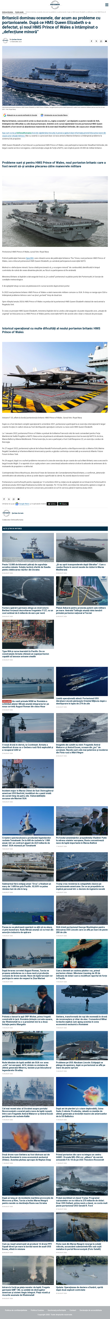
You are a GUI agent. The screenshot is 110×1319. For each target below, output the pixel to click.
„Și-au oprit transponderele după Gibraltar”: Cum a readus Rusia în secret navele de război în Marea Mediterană (80, 567)
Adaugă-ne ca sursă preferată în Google (22, 115)
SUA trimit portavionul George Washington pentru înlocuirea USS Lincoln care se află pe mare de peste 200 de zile (82, 930)
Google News (24, 504)
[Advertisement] (82, 642)
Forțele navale (19, 12)
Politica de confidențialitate (16, 1310)
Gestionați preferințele (57, 1310)
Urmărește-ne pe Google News (56, 115)
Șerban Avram (17, 39)
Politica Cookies (37, 1310)
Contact (73, 1310)
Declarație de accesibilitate (91, 1310)
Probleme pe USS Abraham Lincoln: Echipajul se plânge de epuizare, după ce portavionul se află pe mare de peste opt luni (80, 1065)
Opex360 (30, 258)
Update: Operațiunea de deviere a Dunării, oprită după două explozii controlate (79, 1288)
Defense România (7, 12)
